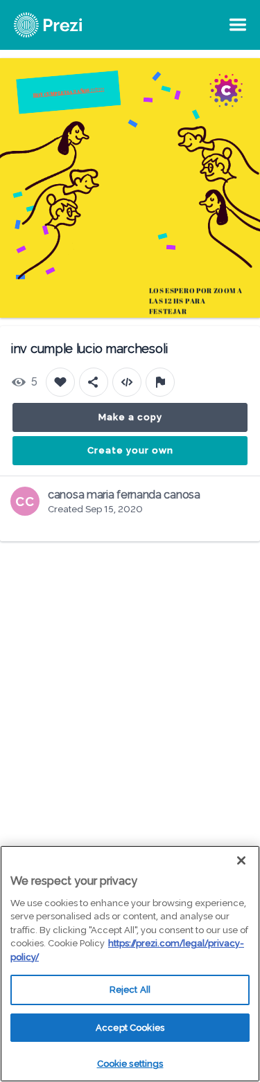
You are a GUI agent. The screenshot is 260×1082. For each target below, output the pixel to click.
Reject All (130, 989)
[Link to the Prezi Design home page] (66, 24)
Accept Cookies (130, 1027)
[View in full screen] (239, 79)
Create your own (130, 450)
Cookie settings (130, 1063)
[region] (130, 963)
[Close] (241, 860)
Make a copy (130, 417)
